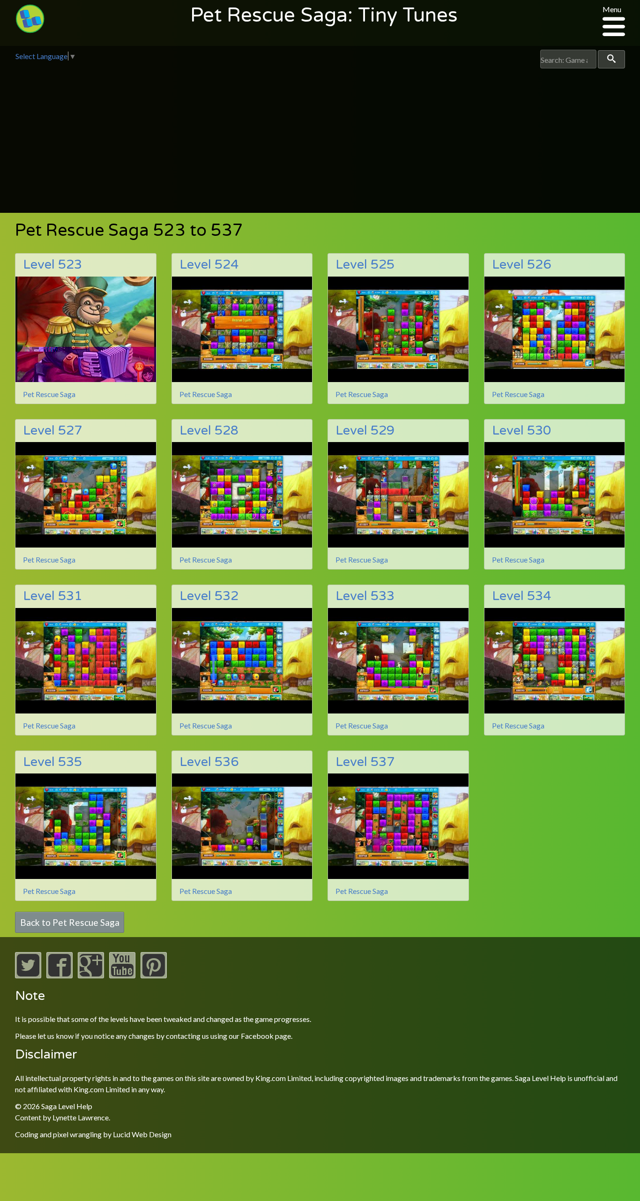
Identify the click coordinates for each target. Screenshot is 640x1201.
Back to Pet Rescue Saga (69, 922)
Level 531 (52, 596)
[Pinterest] (154, 975)
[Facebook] (59, 975)
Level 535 (52, 762)
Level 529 (364, 430)
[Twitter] (28, 975)
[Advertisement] (320, 138)
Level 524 (208, 264)
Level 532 (208, 596)
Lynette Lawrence (80, 1117)
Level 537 (364, 762)
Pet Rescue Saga (49, 394)
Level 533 (364, 596)
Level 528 (208, 430)
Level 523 (52, 264)
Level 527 (52, 430)
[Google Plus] (91, 975)
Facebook (257, 1035)
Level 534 (521, 596)
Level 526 (521, 264)
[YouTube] (122, 975)
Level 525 (364, 264)
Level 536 (208, 762)
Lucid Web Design (142, 1134)
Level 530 (521, 430)
